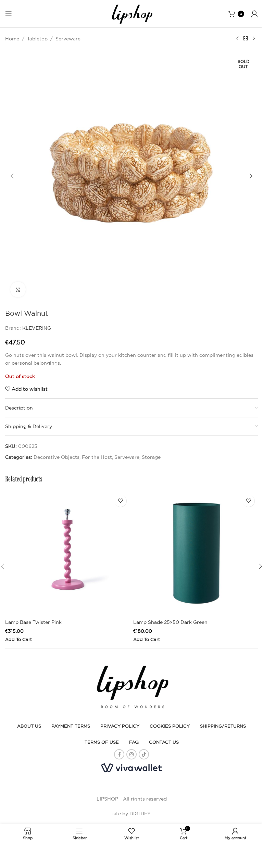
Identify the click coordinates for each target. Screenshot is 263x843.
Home (12, 38)
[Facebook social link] (119, 754)
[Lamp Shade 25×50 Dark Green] (195, 553)
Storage (151, 457)
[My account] (254, 14)
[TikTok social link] (144, 754)
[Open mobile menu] (8, 14)
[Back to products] (245, 39)
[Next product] (254, 39)
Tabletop (37, 38)
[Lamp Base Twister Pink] (67, 553)
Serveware (67, 38)
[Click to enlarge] (18, 289)
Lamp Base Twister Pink (33, 622)
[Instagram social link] (131, 754)
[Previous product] (237, 39)
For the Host (97, 457)
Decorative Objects (56, 457)
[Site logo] (131, 13)
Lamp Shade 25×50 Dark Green (170, 622)
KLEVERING (36, 328)
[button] (12, 176)
